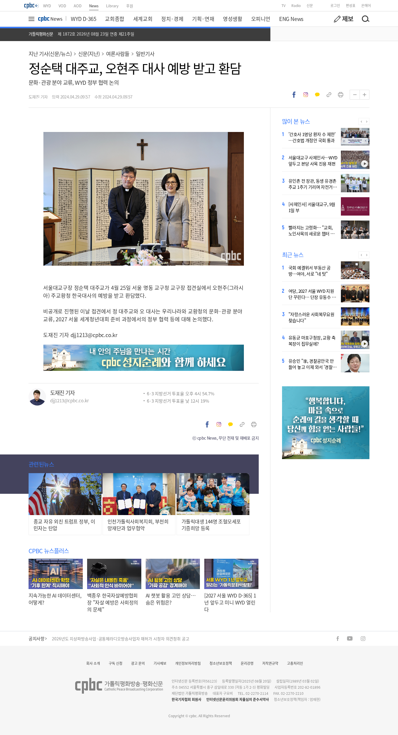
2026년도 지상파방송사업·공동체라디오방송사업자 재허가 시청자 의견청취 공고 (120, 638)
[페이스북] (337, 638)
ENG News (291, 18)
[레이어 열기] (32, 19)
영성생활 (232, 18)
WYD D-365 (83, 18)
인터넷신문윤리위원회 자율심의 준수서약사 (237, 699)
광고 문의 (138, 663)
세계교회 (142, 18)
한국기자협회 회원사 (186, 699)
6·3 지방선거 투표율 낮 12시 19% (178, 401)
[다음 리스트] (366, 121)
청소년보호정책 (220, 663)
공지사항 (36, 638)
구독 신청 (115, 663)
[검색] (365, 19)
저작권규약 (270, 663)
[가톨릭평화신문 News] (50, 19)
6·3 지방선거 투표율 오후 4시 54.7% (180, 393)
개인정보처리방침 (188, 663)
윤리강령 (247, 663)
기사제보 (160, 663)
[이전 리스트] (361, 121)
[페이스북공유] (294, 95)
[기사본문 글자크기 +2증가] (364, 95)
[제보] (343, 19)
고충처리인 (295, 663)
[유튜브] (350, 638)
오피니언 (260, 18)
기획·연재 (203, 18)
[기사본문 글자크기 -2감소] (355, 95)
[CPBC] (31, 5)
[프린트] (341, 95)
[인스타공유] (306, 95)
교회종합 (114, 18)
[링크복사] (329, 95)
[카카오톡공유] (317, 95)
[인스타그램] (363, 638)
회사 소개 (93, 663)
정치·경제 (172, 18)
